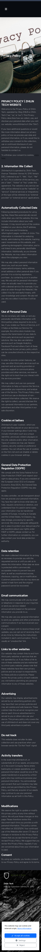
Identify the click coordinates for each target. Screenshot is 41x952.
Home (7, 51)
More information (24, 928)
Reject (22, 945)
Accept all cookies (22, 935)
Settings (22, 940)
